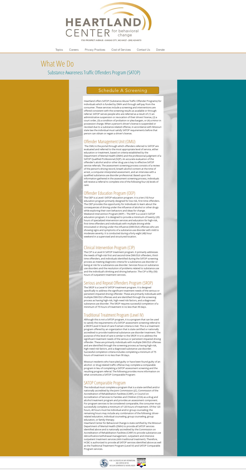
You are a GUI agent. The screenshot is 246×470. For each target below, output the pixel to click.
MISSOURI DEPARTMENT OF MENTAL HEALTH (122, 465)
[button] (123, 90)
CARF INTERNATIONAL (129, 460)
